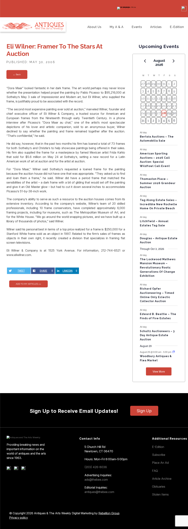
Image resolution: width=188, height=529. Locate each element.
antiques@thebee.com (99, 492)
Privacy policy (18, 517)
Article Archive (161, 478)
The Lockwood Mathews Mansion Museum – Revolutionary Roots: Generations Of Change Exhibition (158, 267)
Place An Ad (160, 462)
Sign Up (144, 410)
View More (159, 371)
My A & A (117, 27)
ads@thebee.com (96, 479)
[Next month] (173, 61)
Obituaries (158, 486)
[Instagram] (24, 469)
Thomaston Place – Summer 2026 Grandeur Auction (158, 183)
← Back (17, 74)
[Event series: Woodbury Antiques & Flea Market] (173, 351)
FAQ (155, 471)
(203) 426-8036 (95, 467)
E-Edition (177, 27)
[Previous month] (145, 61)
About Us (94, 27)
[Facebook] (10, 469)
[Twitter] (17, 469)
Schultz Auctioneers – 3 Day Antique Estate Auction (157, 335)
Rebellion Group (109, 513)
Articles (156, 27)
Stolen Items (160, 494)
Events (137, 27)
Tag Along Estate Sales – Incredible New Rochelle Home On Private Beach (158, 204)
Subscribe (158, 455)
